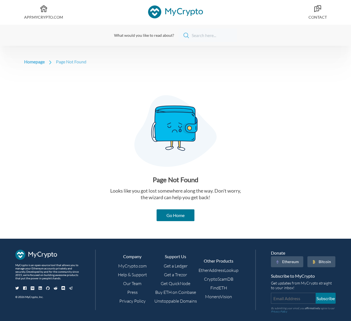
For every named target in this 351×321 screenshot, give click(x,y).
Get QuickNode (175, 283)
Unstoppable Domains (175, 301)
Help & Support (132, 274)
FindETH (218, 288)
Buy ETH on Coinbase (175, 292)
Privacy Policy (132, 301)
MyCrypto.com (132, 266)
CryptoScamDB (218, 279)
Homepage (34, 61)
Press (132, 292)
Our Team (132, 283)
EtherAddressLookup (219, 270)
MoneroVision (218, 296)
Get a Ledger (176, 266)
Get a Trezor (175, 274)
